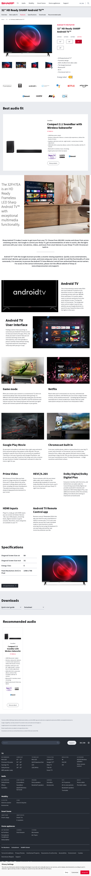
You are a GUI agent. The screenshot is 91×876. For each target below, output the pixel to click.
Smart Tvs (20, 817)
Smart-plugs (5, 817)
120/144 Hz (35, 767)
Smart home (41, 3)
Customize (75, 872)
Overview (4, 15)
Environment (72, 853)
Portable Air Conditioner (5, 836)
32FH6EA (72, 37)
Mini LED (4, 759)
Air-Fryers (35, 835)
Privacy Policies (20, 853)
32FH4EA (66, 37)
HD (63, 765)
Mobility (31, 3)
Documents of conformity (49, 853)
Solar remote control (81, 765)
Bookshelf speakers (38, 785)
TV (17, 3)
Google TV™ (50, 762)
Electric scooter (6, 802)
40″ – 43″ (19, 765)
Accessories (50, 785)
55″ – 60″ (19, 762)
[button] (52, 68)
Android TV (50, 759)
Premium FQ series (7, 762)
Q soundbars (20, 782)
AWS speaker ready (7, 770)
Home (2, 19)
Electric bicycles (21, 802)
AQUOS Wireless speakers (82, 760)
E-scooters (20, 820)
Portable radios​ (81, 785)
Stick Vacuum (21, 832)
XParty (3, 785)
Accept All (85, 872)
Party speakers (36, 782)
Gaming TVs (5, 765)
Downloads (42, 15)
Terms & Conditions (7, 853)
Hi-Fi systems (66, 782)
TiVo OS (49, 767)
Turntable (65, 790)
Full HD (64, 762)
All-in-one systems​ (67, 785)
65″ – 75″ (19, 759)
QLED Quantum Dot (38, 762)
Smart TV (49, 770)
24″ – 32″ (19, 767)
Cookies (80, 853)
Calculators (15, 847)
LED (33, 765)
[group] (27, 41)
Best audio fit (13, 15)
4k (62, 759)
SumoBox (4, 788)
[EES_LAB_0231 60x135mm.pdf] (70, 77)
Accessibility (62, 853)
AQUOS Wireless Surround (21, 788)
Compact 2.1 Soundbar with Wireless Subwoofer (64, 125)
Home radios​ (81, 782)
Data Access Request (7, 857)
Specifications (32, 15)
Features (22, 15)
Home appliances (54, 3)
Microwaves (35, 832)
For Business (5, 847)
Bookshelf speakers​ (68, 788)
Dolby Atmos (5, 767)
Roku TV (49, 765)
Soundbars (20, 785)
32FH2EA (59, 37)
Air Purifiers (5, 832)
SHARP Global (25, 847)
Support (66, 3)
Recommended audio (54, 15)
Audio (24, 3)
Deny (66, 872)
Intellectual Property (32, 853)
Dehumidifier (5, 840)
